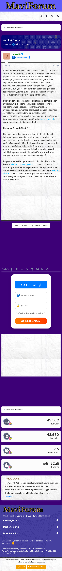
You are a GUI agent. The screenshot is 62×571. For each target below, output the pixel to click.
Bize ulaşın (6, 541)
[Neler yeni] (52, 16)
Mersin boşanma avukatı (22, 164)
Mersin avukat (47, 119)
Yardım (49, 541)
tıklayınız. (10, 496)
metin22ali (50, 463)
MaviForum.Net (9, 516)
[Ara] (58, 16)
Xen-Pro (5, 553)
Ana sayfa (6, 543)
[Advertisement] (31, 200)
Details (11, 553)
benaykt (8, 44)
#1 (58, 65)
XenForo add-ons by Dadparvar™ (35, 551)
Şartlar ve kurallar (20, 541)
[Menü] (4, 16)
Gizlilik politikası (37, 541)
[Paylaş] (54, 65)
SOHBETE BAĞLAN (31, 320)
